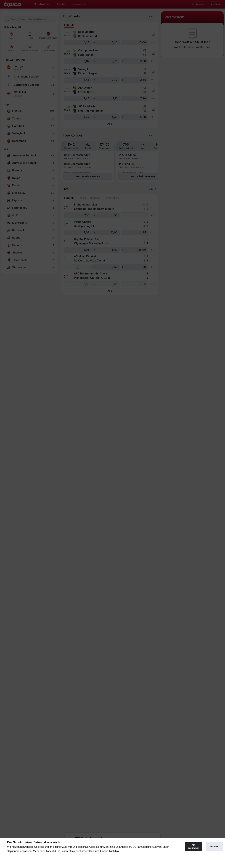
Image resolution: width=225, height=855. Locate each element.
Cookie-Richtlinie (110, 851)
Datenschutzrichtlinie (82, 851)
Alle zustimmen (193, 846)
